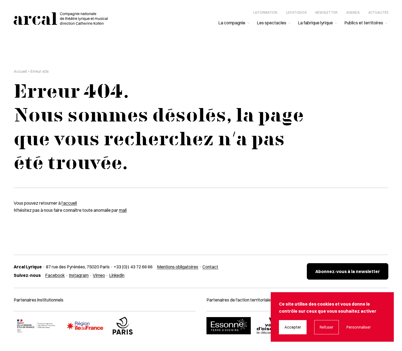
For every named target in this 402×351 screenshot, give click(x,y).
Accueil (20, 71)
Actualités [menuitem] (378, 12)
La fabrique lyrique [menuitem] (315, 22)
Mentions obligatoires (177, 266)
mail (123, 210)
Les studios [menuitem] (296, 12)
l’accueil (69, 203)
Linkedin (116, 275)
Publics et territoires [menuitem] (363, 22)
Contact (210, 266)
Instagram (79, 275)
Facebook (55, 275)
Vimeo (99, 275)
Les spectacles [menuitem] (271, 22)
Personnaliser (358, 327)
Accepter (292, 327)
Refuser (326, 327)
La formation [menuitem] (265, 12)
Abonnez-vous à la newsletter (347, 271)
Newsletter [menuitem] (326, 12)
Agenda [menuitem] (353, 12)
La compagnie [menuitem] (231, 22)
